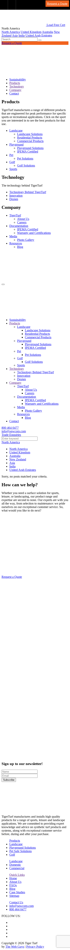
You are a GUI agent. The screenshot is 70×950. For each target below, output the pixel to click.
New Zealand (17, 459)
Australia (47, 32)
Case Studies (17, 892)
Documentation (18, 226)
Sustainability (17, 79)
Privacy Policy (35, 946)
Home (13, 878)
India (21, 35)
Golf (12, 162)
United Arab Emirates (38, 35)
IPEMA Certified (27, 151)
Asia (15, 35)
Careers (21, 222)
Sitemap (14, 895)
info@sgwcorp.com (14, 431)
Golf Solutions (26, 165)
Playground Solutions (30, 148)
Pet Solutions (25, 158)
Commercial (16, 868)
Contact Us (16, 902)
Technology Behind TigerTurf (27, 192)
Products (14, 83)
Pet (11, 155)
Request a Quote (12, 43)
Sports (13, 169)
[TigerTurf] (35, 73)
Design (13, 199)
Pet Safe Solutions (20, 851)
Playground (16, 144)
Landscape (16, 130)
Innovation (16, 195)
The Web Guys (14, 946)
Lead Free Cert (56, 25)
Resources (15, 243)
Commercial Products (30, 141)
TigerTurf (15, 215)
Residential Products (29, 137)
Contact (14, 93)
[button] (39, 40)
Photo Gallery (25, 239)
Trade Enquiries (11, 434)
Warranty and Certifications (34, 232)
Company (15, 90)
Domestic (15, 864)
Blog (20, 246)
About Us (23, 219)
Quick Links (17, 874)
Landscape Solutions (30, 134)
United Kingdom (31, 32)
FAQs (13, 885)
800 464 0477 (10, 427)
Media (13, 236)
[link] (4, 5)
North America (11, 32)
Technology (16, 86)
